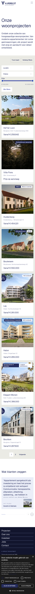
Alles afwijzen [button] (26, 586)
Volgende (22, 455)
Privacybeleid (12, 574)
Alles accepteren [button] (9, 586)
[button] (17, 591)
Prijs (3, 78)
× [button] (33, 556)
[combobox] (17, 68)
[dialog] (17, 574)
